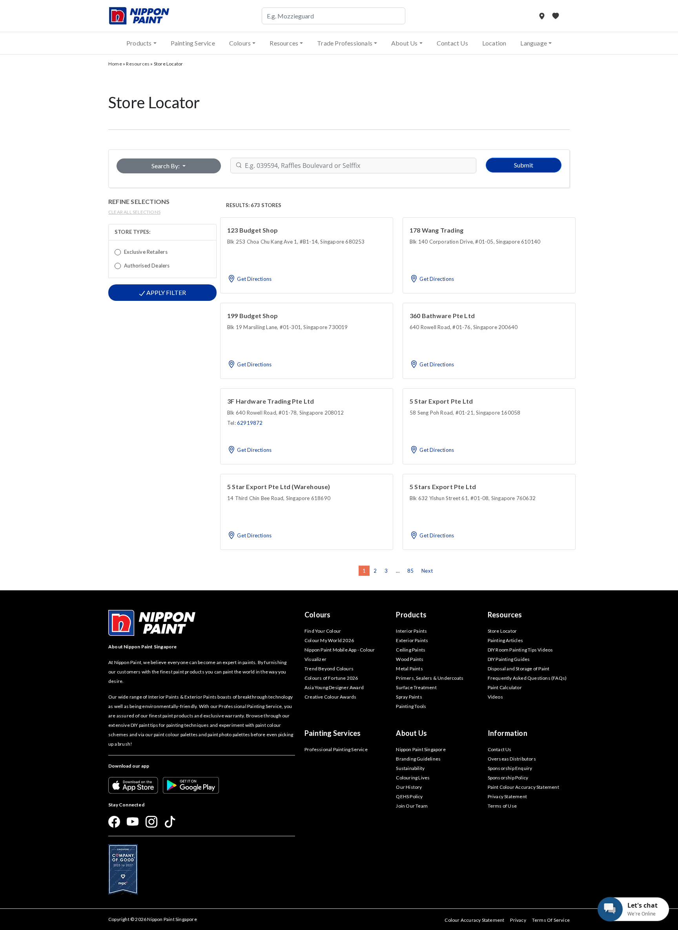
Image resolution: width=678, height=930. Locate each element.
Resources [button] (284, 43)
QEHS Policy (409, 796)
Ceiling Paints (410, 650)
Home (115, 64)
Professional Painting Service (336, 749)
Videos (495, 697)
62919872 (250, 423)
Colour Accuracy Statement (474, 920)
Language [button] (533, 43)
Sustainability (410, 768)
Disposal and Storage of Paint (519, 669)
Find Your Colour (322, 631)
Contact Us (452, 43)
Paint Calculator (505, 687)
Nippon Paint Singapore (420, 749)
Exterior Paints (412, 640)
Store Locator (502, 631)
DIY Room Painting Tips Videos (520, 650)
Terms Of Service (551, 920)
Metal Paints (409, 669)
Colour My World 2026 (329, 640)
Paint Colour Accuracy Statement (523, 787)
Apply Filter (165, 292)
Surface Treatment (416, 687)
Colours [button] (240, 43)
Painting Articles (505, 640)
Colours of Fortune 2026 (331, 678)
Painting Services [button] (332, 733)
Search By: (166, 165)
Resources (137, 64)
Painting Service (193, 43)
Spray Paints (409, 697)
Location (494, 43)
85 (410, 571)
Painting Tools (411, 706)
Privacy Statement (507, 796)
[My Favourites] (555, 16)
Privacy (518, 920)
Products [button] (139, 43)
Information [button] (507, 733)
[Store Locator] (542, 16)
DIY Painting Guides (509, 659)
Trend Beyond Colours (329, 669)
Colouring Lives (413, 778)
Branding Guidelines (418, 759)
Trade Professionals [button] (344, 43)
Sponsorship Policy (508, 778)
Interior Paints (411, 631)
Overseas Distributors (512, 759)
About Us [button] (404, 43)
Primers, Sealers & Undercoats (429, 678)
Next (427, 571)
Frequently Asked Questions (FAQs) (527, 678)
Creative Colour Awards (330, 697)
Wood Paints (409, 659)
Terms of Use (502, 806)
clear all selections (134, 212)
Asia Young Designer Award (334, 687)
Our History (409, 787)
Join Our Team (412, 806)
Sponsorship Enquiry (510, 768)
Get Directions (254, 279)
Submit (523, 165)
